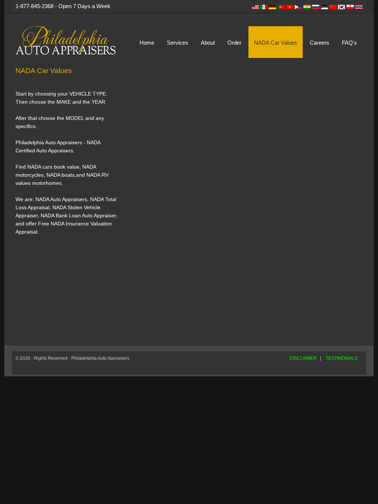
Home (147, 42)
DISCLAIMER (303, 358)
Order (234, 42)
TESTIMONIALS (342, 358)
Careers (319, 42)
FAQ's (349, 42)
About (208, 42)
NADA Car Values (275, 42)
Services (177, 42)
